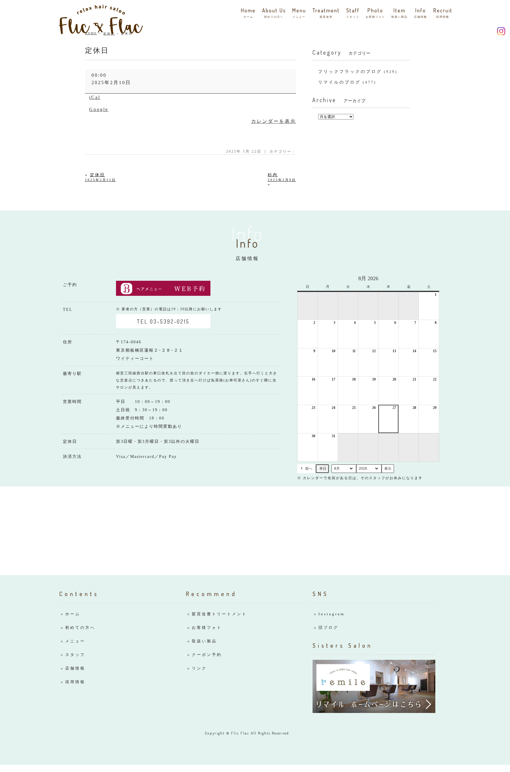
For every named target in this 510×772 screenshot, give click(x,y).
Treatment (326, 12)
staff (352, 12)
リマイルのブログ (339, 82)
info (420, 12)
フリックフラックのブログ (350, 71)
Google (98, 109)
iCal (94, 97)
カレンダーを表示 (273, 121)
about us (274, 12)
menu (299, 12)
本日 (322, 468)
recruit (442, 12)
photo (375, 12)
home (248, 12)
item (399, 12)
